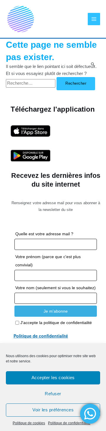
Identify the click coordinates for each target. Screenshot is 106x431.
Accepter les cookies (53, 377)
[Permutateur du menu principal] (94, 19)
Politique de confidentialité (69, 423)
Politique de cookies (29, 423)
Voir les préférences (53, 409)
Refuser (53, 393)
